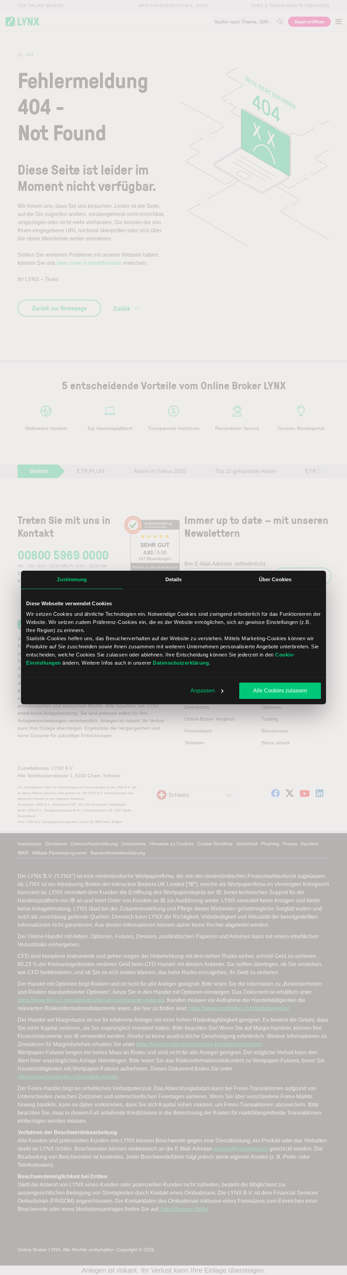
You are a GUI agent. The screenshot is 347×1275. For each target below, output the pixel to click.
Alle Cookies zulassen (280, 690)
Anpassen (202, 690)
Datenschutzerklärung (181, 663)
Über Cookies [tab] (275, 579)
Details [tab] (173, 579)
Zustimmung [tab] (72, 579)
